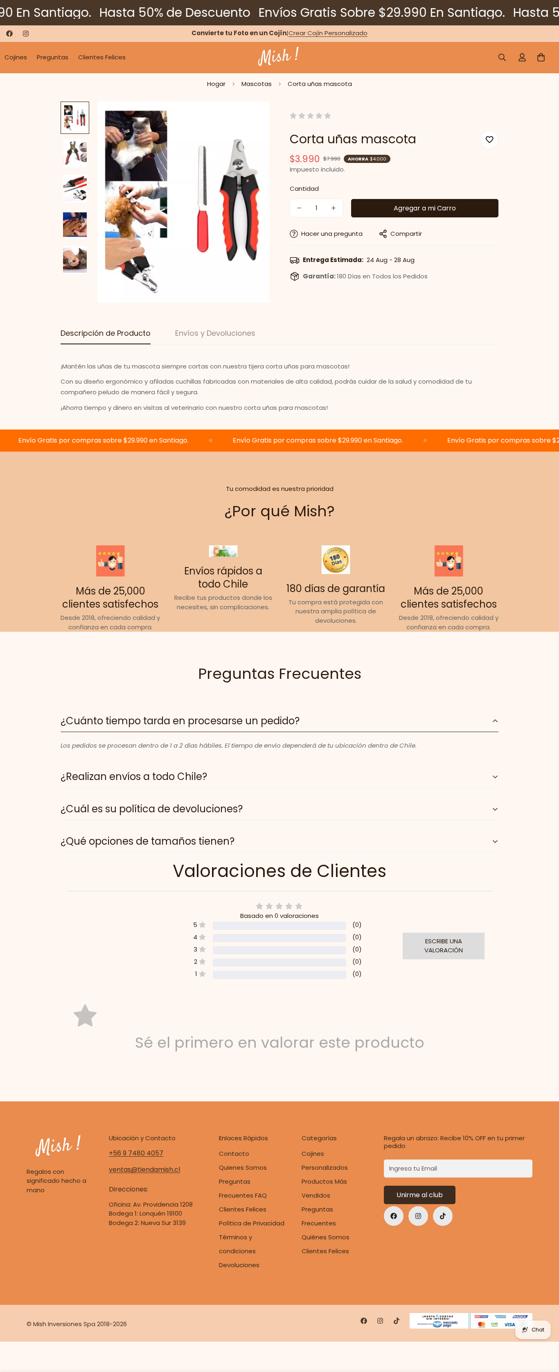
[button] (541, 57)
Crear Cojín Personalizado (328, 33)
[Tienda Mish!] (279, 57)
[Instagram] (26, 33)
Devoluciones (239, 1265)
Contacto (234, 1153)
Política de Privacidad (251, 1223)
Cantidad (304, 188)
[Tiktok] (443, 1216)
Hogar (216, 83)
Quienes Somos (243, 1167)
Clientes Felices (102, 57)
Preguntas (52, 57)
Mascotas (256, 83)
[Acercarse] (252, 119)
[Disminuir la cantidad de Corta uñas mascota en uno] (299, 208)
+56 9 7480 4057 (136, 1153)
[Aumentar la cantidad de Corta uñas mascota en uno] (334, 208)
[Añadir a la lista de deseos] (489, 139)
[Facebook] (9, 33)
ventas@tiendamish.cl (144, 1169)
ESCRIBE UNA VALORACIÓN (443, 946)
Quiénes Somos (325, 1237)
